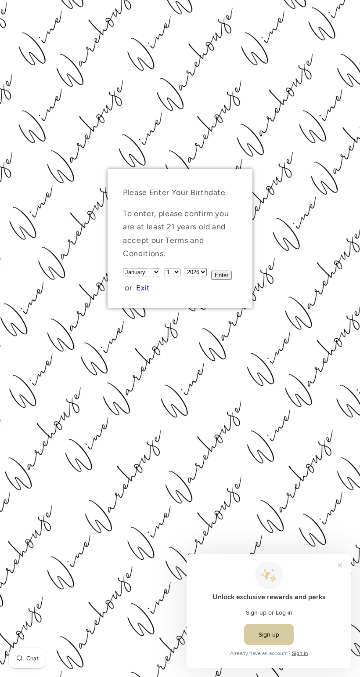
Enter (221, 275)
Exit (143, 287)
